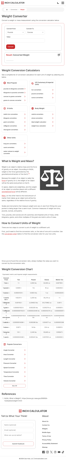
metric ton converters (11, 114)
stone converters (37, 118)
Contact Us (46, 425)
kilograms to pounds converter (14, 92)
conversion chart (11, 234)
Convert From (11, 28)
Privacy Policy (46, 440)
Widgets (45, 429)
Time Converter (9, 376)
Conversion (14, 9)
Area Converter (9, 354)
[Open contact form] (59, 55)
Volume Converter (9, 381)
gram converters (9, 122)
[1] (29, 173)
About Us (45, 421)
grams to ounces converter (12, 100)
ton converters (36, 90)
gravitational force (8, 192)
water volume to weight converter (11, 152)
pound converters (37, 94)
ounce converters (37, 97)
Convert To (30, 28)
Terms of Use (46, 436)
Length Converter (9, 359)
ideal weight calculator (38, 122)
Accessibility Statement (50, 443)
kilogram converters (10, 118)
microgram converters (11, 129)
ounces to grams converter (12, 96)
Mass (4, 196)
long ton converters (10, 143)
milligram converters (10, 126)
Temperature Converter (11, 372)
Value (8, 37)
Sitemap (44, 447)
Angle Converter (9, 350)
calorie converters (37, 114)
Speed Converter (9, 367)
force (4, 180)
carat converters (9, 147)
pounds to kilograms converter (14, 89)
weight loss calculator (38, 126)
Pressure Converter (10, 363)
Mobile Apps (46, 432)
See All (14, 386)
